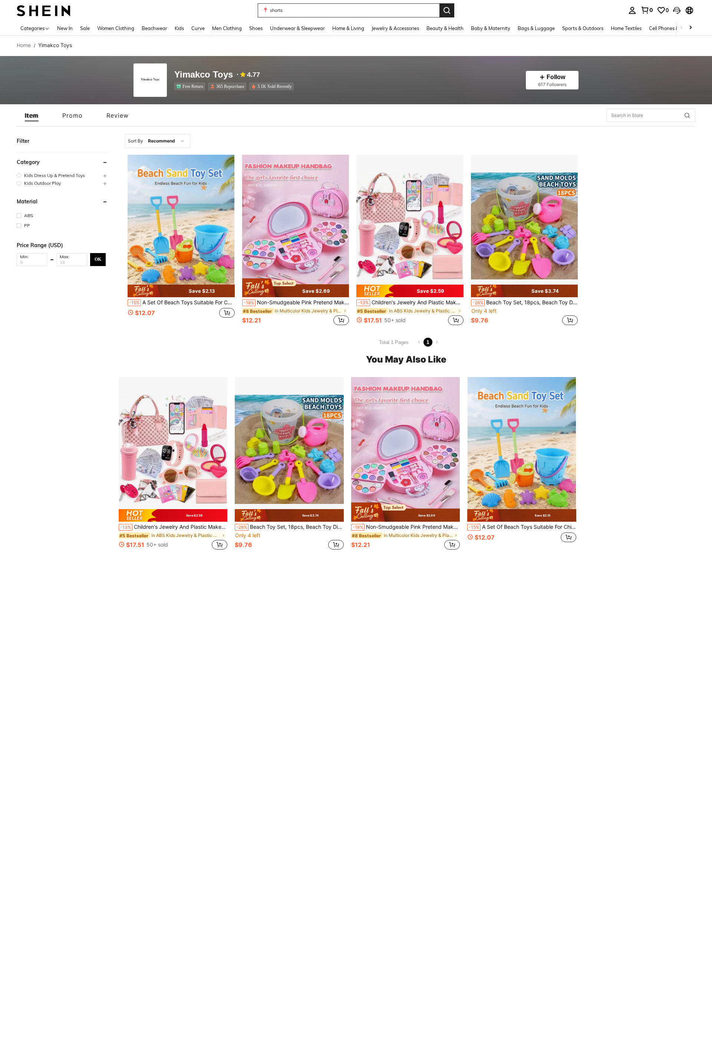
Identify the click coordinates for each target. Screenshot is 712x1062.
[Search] (446, 10)
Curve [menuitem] (198, 28)
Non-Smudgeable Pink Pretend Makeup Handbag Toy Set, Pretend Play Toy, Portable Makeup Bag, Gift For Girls (296, 302)
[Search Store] (687, 115)
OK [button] (98, 259)
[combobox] (157, 141)
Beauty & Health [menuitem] (445, 28)
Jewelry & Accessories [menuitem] (395, 28)
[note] (181, 291)
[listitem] (191, 86)
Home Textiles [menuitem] (626, 28)
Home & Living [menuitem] (348, 28)
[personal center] (632, 10)
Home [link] (24, 45)
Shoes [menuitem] (256, 28)
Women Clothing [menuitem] (115, 28)
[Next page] (436, 342)
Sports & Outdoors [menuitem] (582, 28)
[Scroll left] (681, 28)
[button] (676, 10)
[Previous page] (419, 342)
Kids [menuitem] (179, 28)
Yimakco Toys (203, 74)
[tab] (32, 115)
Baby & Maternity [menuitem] (490, 28)
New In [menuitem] (65, 28)
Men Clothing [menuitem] (227, 28)
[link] (646, 10)
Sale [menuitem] (85, 28)
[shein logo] (43, 10)
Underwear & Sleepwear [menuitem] (297, 28)
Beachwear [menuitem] (154, 28)
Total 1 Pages (394, 342)
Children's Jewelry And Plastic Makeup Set (411, 302)
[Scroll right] (690, 28)
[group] (62, 175)
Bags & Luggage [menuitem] (536, 28)
